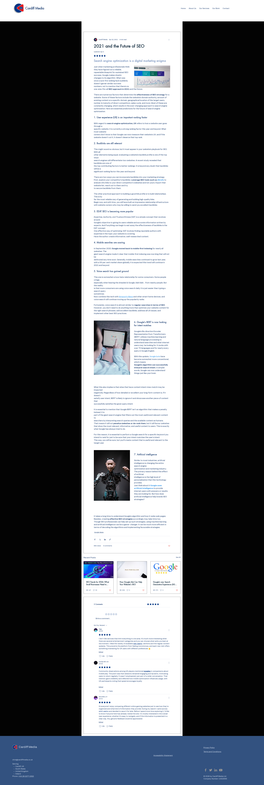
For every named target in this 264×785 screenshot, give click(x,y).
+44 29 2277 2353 (26, 776)
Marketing (97, 25)
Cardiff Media (34, 8)
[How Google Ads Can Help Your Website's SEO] (132, 569)
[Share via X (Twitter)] (100, 539)
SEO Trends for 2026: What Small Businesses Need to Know (97, 583)
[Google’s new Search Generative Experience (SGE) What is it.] (165, 569)
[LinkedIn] (216, 770)
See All (178, 557)
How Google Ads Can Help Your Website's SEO (131, 583)
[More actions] (169, 39)
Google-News (109, 25)
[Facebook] (206, 770)
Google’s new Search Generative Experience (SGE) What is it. (165, 583)
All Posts (87, 25)
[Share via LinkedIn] (105, 539)
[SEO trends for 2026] (98, 569)
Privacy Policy (209, 748)
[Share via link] (110, 539)
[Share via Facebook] (95, 539)
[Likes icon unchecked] (100, 656)
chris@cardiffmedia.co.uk (22, 760)
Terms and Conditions (212, 752)
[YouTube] (221, 770)
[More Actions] (169, 630)
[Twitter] (211, 770)
